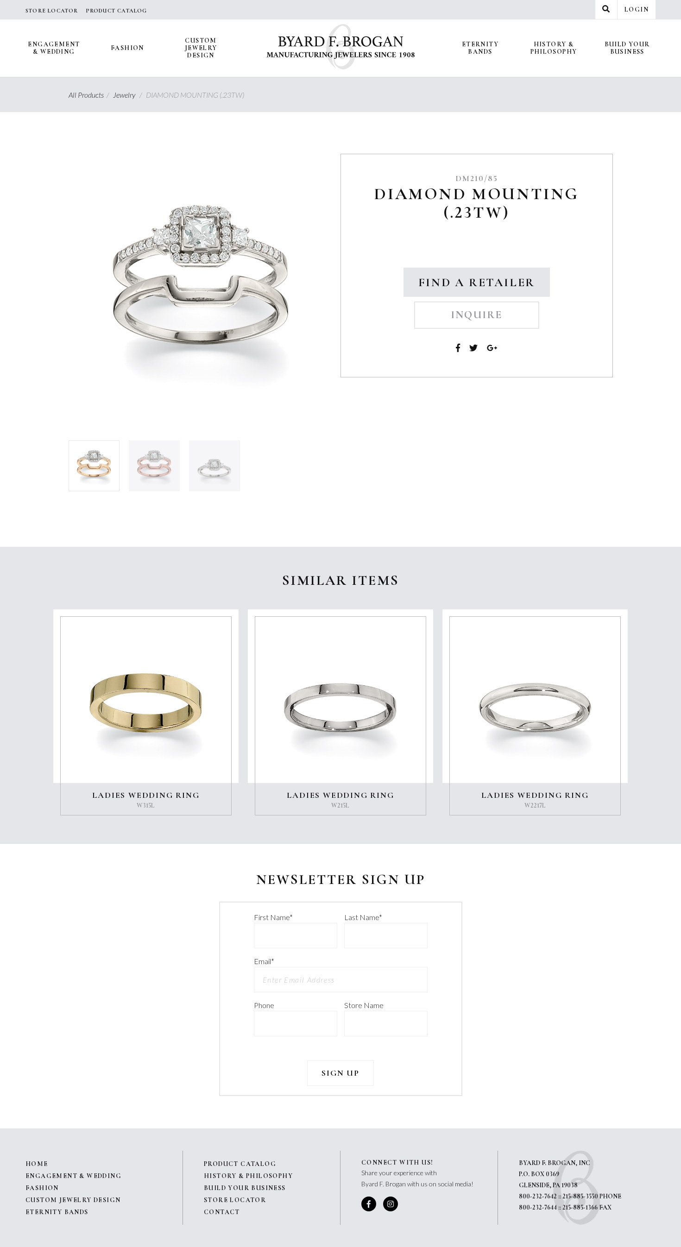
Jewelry (129, 94)
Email (264, 961)
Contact (222, 1212)
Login (636, 9)
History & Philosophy (553, 48)
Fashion (127, 48)
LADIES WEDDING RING (145, 795)
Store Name (364, 1005)
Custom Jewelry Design (201, 48)
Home (36, 1164)
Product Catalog (116, 10)
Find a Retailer (476, 282)
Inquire (477, 314)
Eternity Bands (480, 48)
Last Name (363, 917)
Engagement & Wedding (54, 48)
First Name (273, 917)
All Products (90, 94)
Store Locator (51, 10)
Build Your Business (627, 48)
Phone (264, 1005)
